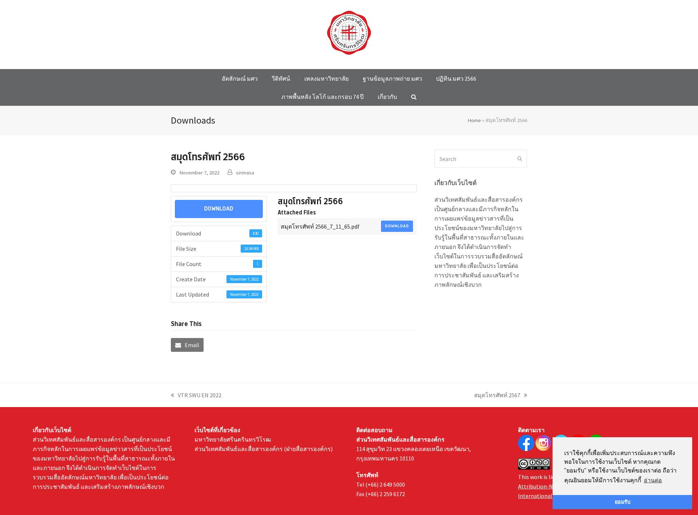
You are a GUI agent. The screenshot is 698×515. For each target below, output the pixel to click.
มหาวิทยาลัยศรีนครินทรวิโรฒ (232, 439)
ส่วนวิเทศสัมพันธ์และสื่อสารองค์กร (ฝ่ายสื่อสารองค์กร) (263, 448)
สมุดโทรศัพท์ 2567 (497, 395)
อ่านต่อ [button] (653, 480)
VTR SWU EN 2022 (196, 395)
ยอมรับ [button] (622, 502)
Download (218, 209)
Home (474, 120)
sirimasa (245, 172)
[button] (414, 97)
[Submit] (519, 158)
